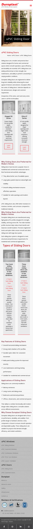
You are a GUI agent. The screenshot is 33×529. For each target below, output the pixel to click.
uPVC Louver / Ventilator (8, 461)
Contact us (4, 496)
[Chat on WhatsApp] (29, 527)
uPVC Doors (15, 55)
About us (4, 480)
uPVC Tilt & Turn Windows (9, 457)
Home (9, 55)
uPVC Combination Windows (9, 453)
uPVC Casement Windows (9, 449)
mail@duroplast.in (8, 511)
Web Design (4, 521)
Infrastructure (5, 492)
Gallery (3, 488)
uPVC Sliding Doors (26, 55)
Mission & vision (6, 484)
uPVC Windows (8, 441)
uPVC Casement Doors (8, 473)
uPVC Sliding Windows (7, 445)
